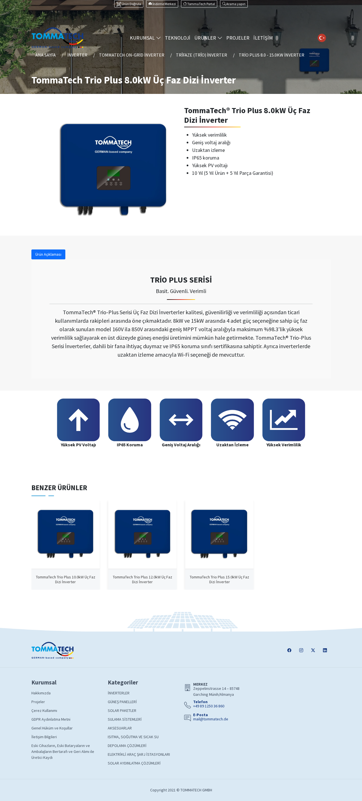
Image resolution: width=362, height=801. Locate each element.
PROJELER (237, 38)
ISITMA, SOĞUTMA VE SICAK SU (133, 736)
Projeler (38, 701)
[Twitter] (313, 651)
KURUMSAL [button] (143, 38)
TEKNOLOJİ (177, 38)
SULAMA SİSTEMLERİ (125, 719)
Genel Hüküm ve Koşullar (52, 728)
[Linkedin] (325, 651)
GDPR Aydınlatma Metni (50, 719)
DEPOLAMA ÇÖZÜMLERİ (127, 745)
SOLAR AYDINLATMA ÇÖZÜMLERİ (134, 763)
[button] (234, 4)
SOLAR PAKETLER (122, 710)
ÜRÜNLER (205, 38)
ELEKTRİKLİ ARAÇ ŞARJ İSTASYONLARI (139, 754)
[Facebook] (289, 651)
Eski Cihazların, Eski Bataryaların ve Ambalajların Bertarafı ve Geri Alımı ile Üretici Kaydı (62, 751)
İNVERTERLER (119, 693)
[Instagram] (301, 651)
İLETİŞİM (263, 38)
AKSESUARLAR (120, 728)
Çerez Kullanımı (44, 710)
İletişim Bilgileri (44, 736)
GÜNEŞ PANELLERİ (122, 701)
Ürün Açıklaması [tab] (48, 254)
